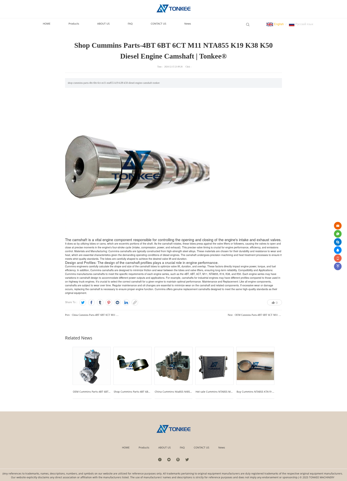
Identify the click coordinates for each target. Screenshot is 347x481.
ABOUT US (164, 447)
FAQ (182, 447)
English (278, 24)
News (221, 447)
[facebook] (160, 459)
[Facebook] (91, 302)
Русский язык (304, 24)
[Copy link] (135, 302)
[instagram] (178, 459)
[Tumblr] (100, 302)
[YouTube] (169, 459)
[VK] (117, 302)
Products (144, 447)
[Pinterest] (109, 302)
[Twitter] (83, 302)
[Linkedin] (126, 302)
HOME (126, 447)
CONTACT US (201, 447)
